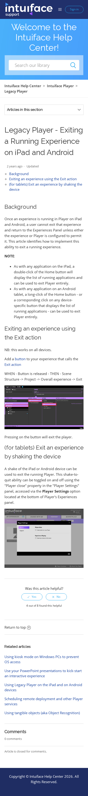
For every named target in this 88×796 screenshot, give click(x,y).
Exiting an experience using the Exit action (43, 178)
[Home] (28, 9)
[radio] (31, 596)
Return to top (15, 627)
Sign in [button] (74, 9)
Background (19, 173)
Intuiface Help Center (22, 85)
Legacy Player (15, 91)
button (20, 359)
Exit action (12, 364)
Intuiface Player (60, 85)
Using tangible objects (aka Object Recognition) (42, 712)
